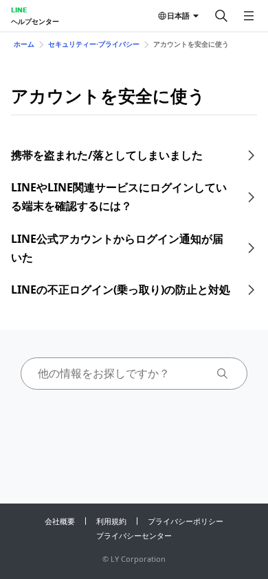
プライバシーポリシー (185, 521)
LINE (19, 9)
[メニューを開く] (249, 15)
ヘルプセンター (35, 21)
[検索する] (221, 15)
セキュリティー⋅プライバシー (93, 44)
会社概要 (60, 521)
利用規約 (111, 521)
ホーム (24, 44)
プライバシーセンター (134, 535)
